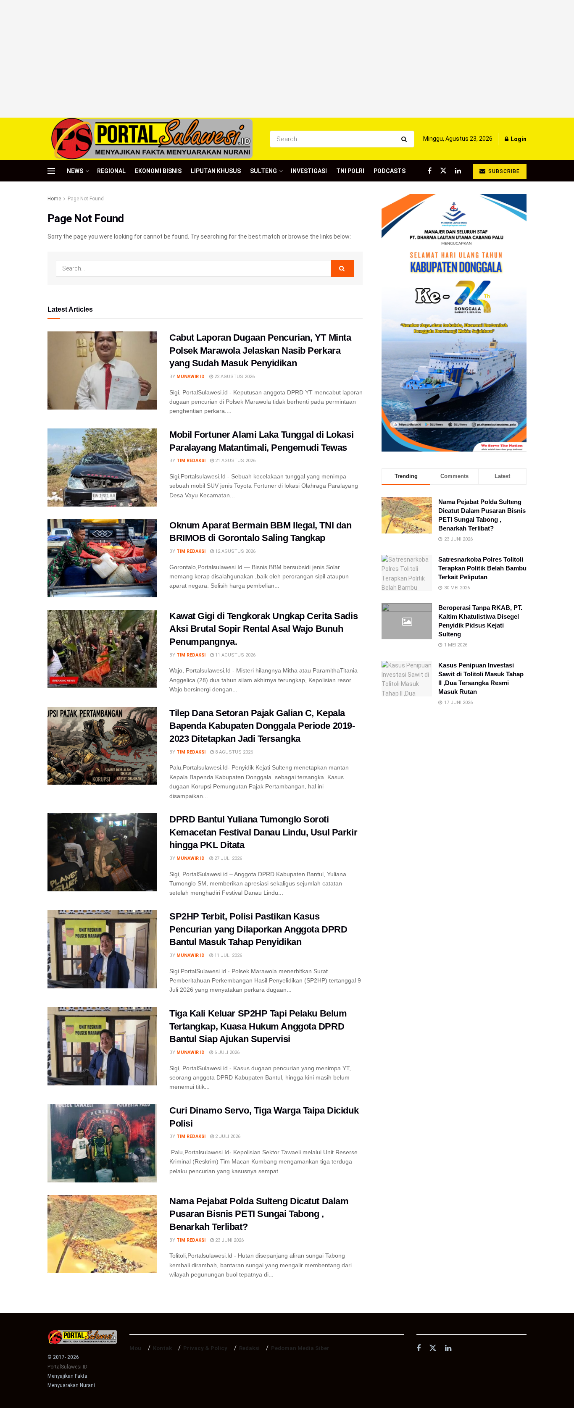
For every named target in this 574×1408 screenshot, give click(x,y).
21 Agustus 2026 (234, 460)
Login (518, 139)
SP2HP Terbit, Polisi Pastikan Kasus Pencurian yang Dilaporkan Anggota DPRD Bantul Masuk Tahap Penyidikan (258, 929)
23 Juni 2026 (229, 1240)
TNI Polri (350, 171)
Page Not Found (86, 199)
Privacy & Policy (205, 1348)
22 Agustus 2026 (234, 376)
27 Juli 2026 (227, 858)
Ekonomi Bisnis (158, 171)
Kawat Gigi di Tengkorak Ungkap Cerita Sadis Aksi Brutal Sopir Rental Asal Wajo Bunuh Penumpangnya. (263, 629)
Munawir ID (190, 376)
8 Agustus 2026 (233, 752)
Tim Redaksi (190, 460)
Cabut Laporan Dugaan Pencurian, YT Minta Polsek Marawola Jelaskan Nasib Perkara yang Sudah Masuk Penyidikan (260, 350)
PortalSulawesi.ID (67, 1367)
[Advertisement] (287, 59)
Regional (111, 171)
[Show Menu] (51, 171)
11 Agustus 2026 (234, 655)
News (75, 171)
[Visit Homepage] (151, 139)
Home (54, 199)
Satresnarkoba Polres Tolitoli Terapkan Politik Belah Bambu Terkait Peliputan (482, 568)
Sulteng (263, 171)
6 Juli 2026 (226, 1052)
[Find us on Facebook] (430, 170)
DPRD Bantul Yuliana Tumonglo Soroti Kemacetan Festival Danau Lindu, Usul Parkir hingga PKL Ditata (263, 832)
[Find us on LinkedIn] (458, 170)
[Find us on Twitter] (443, 170)
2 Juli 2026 (227, 1136)
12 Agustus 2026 (234, 551)
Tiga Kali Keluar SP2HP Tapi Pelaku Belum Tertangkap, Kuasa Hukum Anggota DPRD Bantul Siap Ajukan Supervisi (258, 1026)
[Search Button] (405, 139)
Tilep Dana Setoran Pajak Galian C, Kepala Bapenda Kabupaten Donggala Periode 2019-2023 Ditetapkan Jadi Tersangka (262, 726)
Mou (135, 1348)
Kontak (162, 1348)
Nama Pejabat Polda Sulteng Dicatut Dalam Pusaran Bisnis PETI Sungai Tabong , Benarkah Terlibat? (258, 1214)
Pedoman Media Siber (300, 1348)
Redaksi (249, 1348)
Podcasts (389, 171)
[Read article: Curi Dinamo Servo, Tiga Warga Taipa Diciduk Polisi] (102, 1143)
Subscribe (503, 171)
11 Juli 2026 (227, 955)
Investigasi (309, 171)
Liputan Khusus (216, 171)
